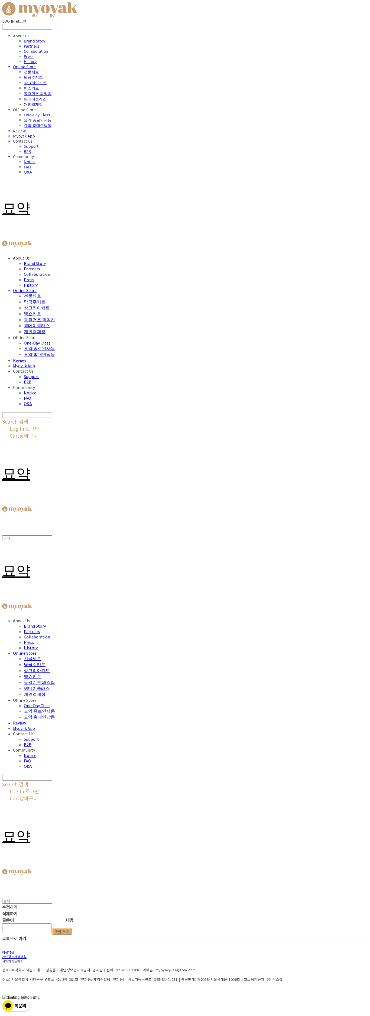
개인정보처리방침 (14, 956)
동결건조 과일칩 (37, 93)
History (30, 61)
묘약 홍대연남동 (37, 125)
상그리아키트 (35, 82)
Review (19, 130)
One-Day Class (37, 114)
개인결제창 (33, 104)
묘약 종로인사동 (37, 120)
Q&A (28, 172)
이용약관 (8, 952)
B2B (27, 151)
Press (29, 56)
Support (31, 146)
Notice (29, 161)
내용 (70, 920)
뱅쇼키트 (31, 88)
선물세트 (31, 71)
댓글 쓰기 (61, 931)
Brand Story (34, 41)
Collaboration (36, 51)
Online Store (24, 66)
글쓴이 (8, 920)
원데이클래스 (35, 98)
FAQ (27, 166)
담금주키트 (33, 77)
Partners (31, 46)
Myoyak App (24, 136)
